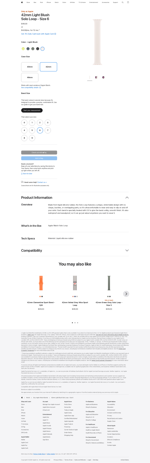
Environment (111, 410)
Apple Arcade (47, 425)
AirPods (23, 421)
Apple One (46, 417)
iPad (22, 410)
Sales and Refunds (80, 460)
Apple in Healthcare (92, 427)
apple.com (30, 334)
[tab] (89, 78)
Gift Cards (24, 432)
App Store (46, 439)
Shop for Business (91, 407)
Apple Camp (68, 413)
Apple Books (46, 437)
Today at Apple (68, 410)
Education (110, 407)
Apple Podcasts (47, 434)
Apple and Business (92, 404)
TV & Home (24, 424)
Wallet (23, 439)
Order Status (68, 432)
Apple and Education (92, 414)
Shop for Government (92, 440)
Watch (28, 397)
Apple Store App (69, 415)
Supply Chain (111, 421)
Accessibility (111, 404)
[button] (122, 2)
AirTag (23, 427)
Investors (110, 437)
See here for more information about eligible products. (112, 334)
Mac (22, 407)
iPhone (23, 413)
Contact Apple (111, 445)
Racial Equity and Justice (114, 418)
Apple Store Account (49, 407)
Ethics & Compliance (113, 439)
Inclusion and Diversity (114, 413)
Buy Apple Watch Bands (40, 397)
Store (22, 404)
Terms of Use (68, 460)
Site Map (95, 460)
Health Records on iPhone (93, 433)
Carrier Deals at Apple (71, 429)
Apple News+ (47, 431)
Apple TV (45, 420)
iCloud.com (46, 410)
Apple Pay (24, 445)
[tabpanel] (97, 41)
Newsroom (110, 428)
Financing (67, 427)
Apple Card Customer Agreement (102, 360)
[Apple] (22, 397)
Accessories (25, 429)
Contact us (42, 182)
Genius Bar (67, 407)
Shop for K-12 (90, 417)
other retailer (51, 454)
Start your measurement (31, 110)
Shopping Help (68, 435)
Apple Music (46, 423)
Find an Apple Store (39, 454)
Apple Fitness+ (47, 428)
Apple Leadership (112, 431)
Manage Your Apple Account (51, 404)
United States (125, 460)
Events (109, 442)
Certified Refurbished (70, 418)
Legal (89, 460)
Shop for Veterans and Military (95, 443)
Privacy (109, 415)
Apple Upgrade (68, 421)
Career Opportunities (113, 434)
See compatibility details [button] (30, 87)
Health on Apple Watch (92, 430)
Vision (23, 418)
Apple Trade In (68, 424)
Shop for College (91, 420)
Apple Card (24, 442)
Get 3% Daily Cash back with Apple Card (37, 34)
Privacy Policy (58, 460)
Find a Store (68, 404)
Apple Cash (24, 448)
